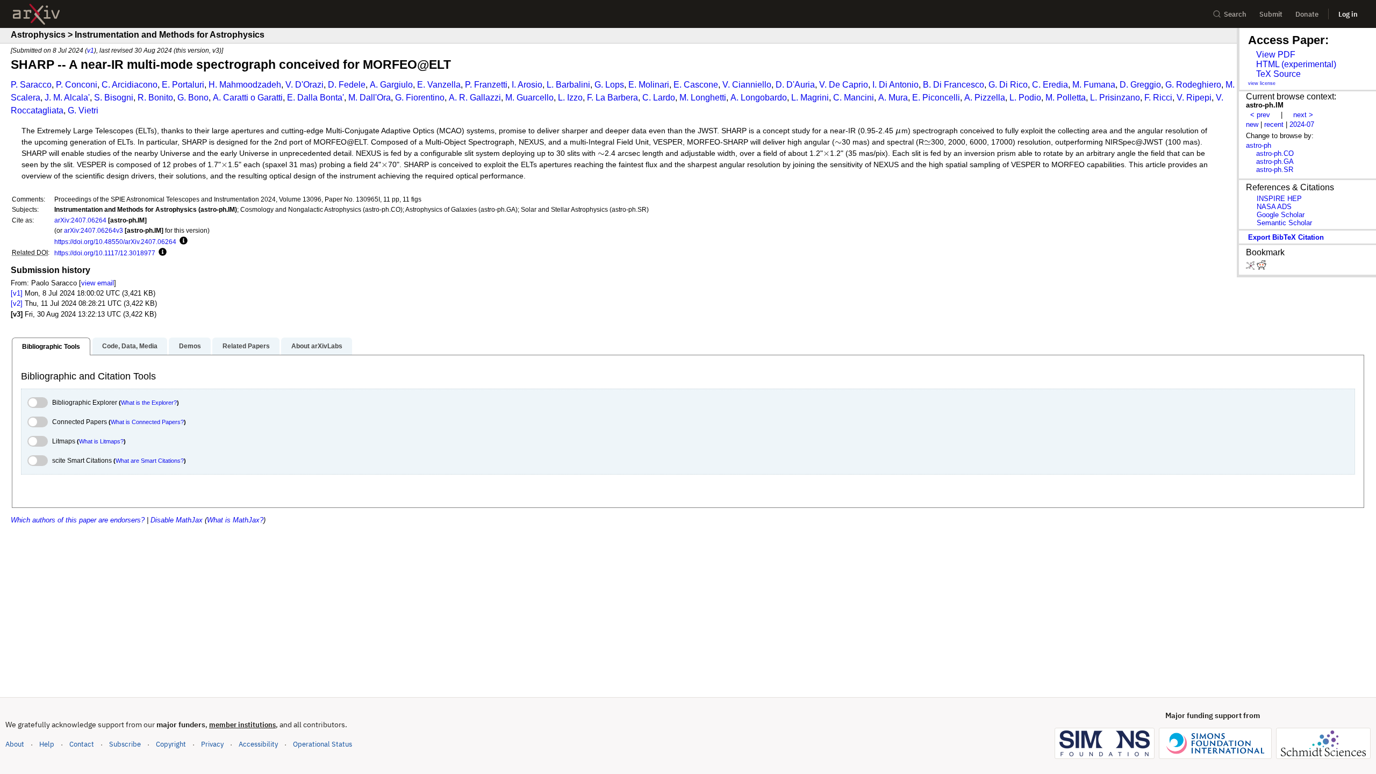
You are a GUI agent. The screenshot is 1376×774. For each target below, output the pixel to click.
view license (1261, 83)
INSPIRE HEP (1279, 199)
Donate (1306, 14)
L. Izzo (570, 97)
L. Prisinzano (1115, 97)
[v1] (17, 293)
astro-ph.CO (1275, 153)
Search (1235, 14)
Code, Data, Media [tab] (129, 346)
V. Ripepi (1194, 97)
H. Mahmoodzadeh (245, 84)
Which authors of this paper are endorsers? (78, 520)
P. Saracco (31, 84)
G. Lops (609, 84)
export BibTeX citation (1286, 237)
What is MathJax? (235, 520)
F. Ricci (1158, 97)
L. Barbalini (568, 84)
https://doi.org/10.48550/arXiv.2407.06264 (115, 241)
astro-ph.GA (1275, 161)
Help (46, 744)
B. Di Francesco (953, 84)
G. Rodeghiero (1193, 84)
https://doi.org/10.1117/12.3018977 (104, 252)
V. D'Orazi (304, 84)
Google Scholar (1281, 215)
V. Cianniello (746, 84)
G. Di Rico (1008, 84)
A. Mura (893, 97)
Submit (1270, 14)
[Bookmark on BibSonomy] (1251, 267)
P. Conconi (76, 84)
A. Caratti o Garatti (248, 97)
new (1252, 124)
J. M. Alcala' (67, 97)
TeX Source (1278, 73)
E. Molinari (648, 84)
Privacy (212, 744)
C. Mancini (853, 97)
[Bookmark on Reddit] (1261, 267)
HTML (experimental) (1296, 64)
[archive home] (36, 14)
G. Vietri (83, 110)
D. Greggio (1140, 84)
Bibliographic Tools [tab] (51, 346)
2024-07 (1301, 124)
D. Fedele (347, 84)
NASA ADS (1274, 207)
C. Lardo (658, 97)
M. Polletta (1065, 97)
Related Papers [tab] (246, 346)
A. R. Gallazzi (475, 97)
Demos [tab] (190, 346)
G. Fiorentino (420, 97)
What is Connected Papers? (147, 422)
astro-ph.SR (1274, 170)
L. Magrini (810, 97)
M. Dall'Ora (369, 97)
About (14, 744)
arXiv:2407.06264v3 (93, 230)
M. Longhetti (702, 97)
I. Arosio (527, 84)
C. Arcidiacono (129, 84)
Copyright (171, 744)
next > (1303, 115)
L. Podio (1025, 97)
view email (97, 283)
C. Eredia (1050, 84)
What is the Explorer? (149, 402)
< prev (1260, 115)
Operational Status (322, 744)
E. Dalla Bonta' (315, 97)
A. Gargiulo (391, 84)
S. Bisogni (113, 97)
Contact (81, 744)
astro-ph (1258, 145)
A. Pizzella (984, 97)
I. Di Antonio (895, 84)
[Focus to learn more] (182, 241)
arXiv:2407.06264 (80, 220)
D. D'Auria (795, 84)
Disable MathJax (176, 520)
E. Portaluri (183, 84)
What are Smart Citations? (150, 460)
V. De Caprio (843, 84)
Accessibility (258, 744)
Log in (1348, 14)
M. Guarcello (529, 97)
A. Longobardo (758, 97)
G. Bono (193, 97)
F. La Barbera (612, 97)
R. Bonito (155, 97)
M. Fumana (1093, 84)
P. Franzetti (486, 84)
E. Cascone (695, 84)
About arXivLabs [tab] (316, 346)
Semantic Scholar (1284, 223)
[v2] (17, 303)
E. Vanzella (439, 84)
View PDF (1275, 54)
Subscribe (125, 744)
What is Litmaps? (101, 441)
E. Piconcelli (936, 97)
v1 (90, 50)
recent (1274, 124)
